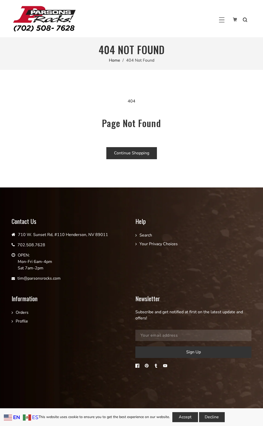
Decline (212, 417)
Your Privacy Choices (158, 244)
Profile (22, 321)
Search (145, 235)
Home (114, 60)
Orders (22, 312)
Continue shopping (131, 153)
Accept (185, 417)
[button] (222, 20)
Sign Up (193, 352)
